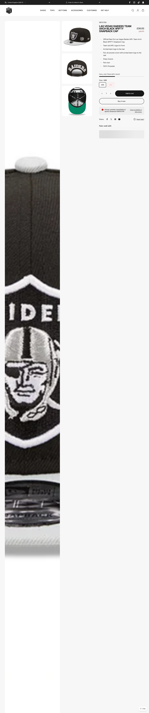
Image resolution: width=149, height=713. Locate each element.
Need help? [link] (140, 119)
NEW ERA (103, 22)
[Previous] (49, 2)
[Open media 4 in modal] (77, 101)
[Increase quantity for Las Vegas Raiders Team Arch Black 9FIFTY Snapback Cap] (111, 93)
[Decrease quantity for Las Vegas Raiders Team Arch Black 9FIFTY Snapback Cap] (101, 93)
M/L (111, 85)
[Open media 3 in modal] (77, 68)
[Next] (99, 2)
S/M (102, 85)
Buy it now (121, 101)
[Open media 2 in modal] (77, 36)
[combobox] (15, 2)
